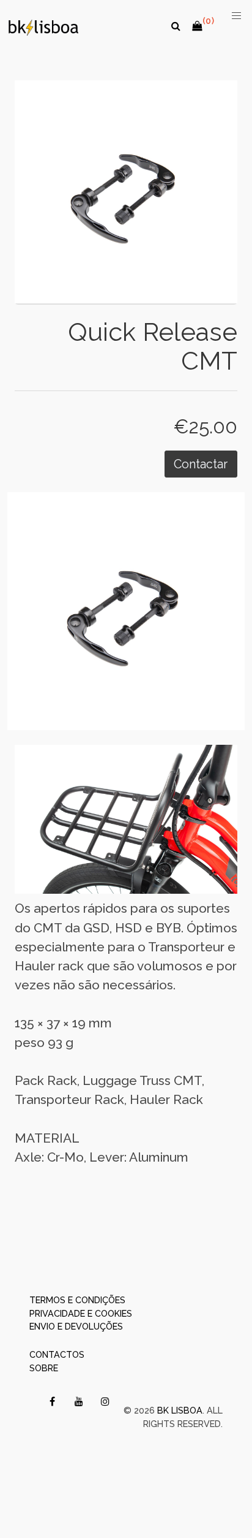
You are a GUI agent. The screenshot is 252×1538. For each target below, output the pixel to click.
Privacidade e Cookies (80, 1313)
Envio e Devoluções (76, 1326)
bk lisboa (179, 1410)
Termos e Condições (77, 1300)
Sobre (43, 1368)
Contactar (201, 464)
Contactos (56, 1354)
